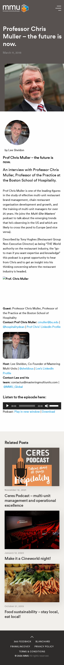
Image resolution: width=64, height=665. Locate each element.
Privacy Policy (44, 646)
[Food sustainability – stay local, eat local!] (32, 583)
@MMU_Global (13, 386)
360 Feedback (22, 641)
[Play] (7, 406)
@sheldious (26, 368)
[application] (32, 405)
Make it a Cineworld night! (28, 558)
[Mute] (46, 406)
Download (48, 411)
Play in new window (27, 411)
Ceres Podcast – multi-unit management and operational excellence (30, 500)
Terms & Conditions (32, 651)
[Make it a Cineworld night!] (32, 530)
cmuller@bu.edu (48, 322)
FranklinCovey (20, 646)
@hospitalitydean (14, 327)
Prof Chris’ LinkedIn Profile (44, 327)
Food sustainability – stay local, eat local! (32, 614)
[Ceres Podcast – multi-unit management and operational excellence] (32, 467)
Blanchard (43, 641)
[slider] (54, 405)
